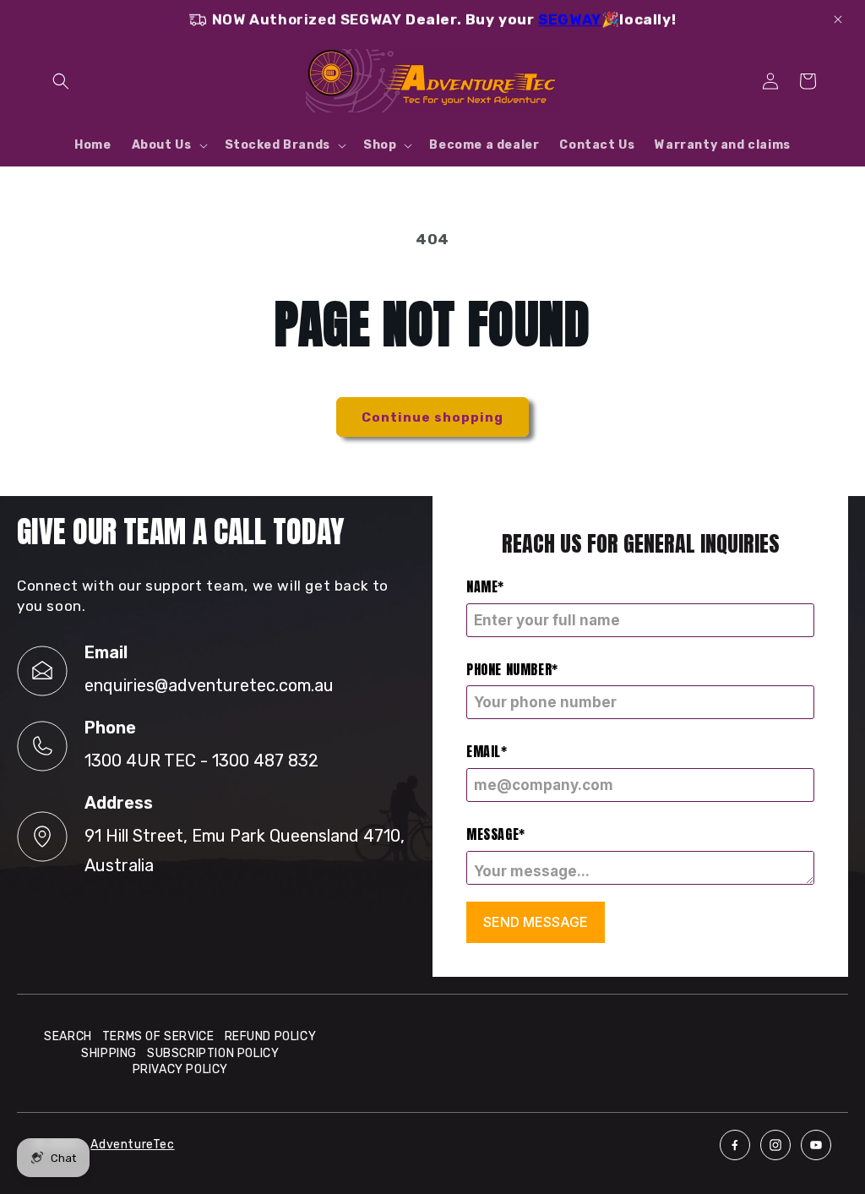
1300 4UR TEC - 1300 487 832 (201, 760)
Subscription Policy (213, 1053)
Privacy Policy (180, 1069)
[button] (60, 81)
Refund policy (271, 1036)
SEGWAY (569, 19)
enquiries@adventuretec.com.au (209, 685)
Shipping (109, 1053)
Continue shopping (432, 417)
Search (68, 1036)
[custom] (735, 1145)
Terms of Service (158, 1036)
